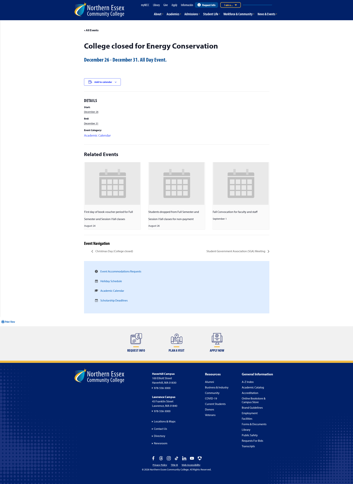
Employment (250, 413)
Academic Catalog (253, 387)
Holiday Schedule (111, 281)
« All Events (91, 30)
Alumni (209, 382)
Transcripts (248, 446)
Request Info (208, 5)
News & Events (266, 14)
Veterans (210, 415)
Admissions (191, 14)
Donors (209, 409)
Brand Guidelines (252, 407)
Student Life (210, 14)
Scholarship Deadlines (114, 300)
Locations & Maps (164, 421)
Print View (9, 322)
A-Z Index (248, 382)
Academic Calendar (97, 135)
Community (212, 393)
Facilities (247, 418)
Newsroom (160, 443)
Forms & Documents (254, 424)
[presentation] (112, 183)
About (157, 14)
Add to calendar (103, 82)
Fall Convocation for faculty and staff (235, 212)
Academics (173, 14)
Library (246, 429)
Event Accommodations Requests (120, 271)
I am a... (228, 5)
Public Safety (250, 435)
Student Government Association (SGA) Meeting (236, 251)
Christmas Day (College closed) (114, 251)
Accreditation (250, 393)
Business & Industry (217, 387)
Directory (159, 436)
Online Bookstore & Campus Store (253, 400)
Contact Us (160, 429)
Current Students (215, 404)
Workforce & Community (237, 14)
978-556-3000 (162, 388)
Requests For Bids (252, 440)
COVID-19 (211, 398)
